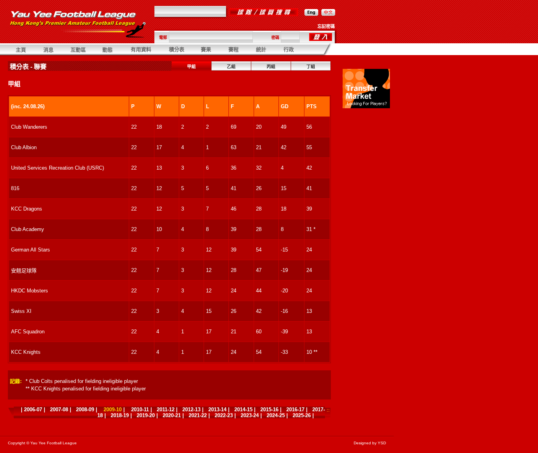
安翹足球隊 (24, 271)
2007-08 (59, 409)
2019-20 (146, 415)
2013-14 (217, 409)
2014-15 (243, 409)
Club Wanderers (29, 127)
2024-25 (276, 415)
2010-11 (140, 409)
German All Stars (30, 250)
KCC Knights (26, 352)
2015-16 (269, 409)
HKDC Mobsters (29, 291)
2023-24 (250, 415)
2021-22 (198, 415)
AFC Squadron (28, 332)
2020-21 (172, 415)
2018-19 (120, 415)
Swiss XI (21, 311)
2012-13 (191, 409)
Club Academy (27, 229)
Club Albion (24, 147)
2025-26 (302, 415)
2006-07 (33, 409)
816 (15, 188)
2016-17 (295, 409)
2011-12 (165, 409)
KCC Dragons (26, 209)
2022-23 (224, 415)
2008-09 (85, 409)
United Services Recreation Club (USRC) (57, 168)
